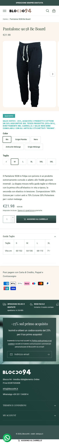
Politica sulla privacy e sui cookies (30, 342)
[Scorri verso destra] (52, 74)
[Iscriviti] (48, 354)
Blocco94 (26, 434)
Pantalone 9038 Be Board (20, 19)
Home (5, 19)
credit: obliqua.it (37, 434)
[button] (4, 11)
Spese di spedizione (26, 210)
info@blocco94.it (10, 389)
